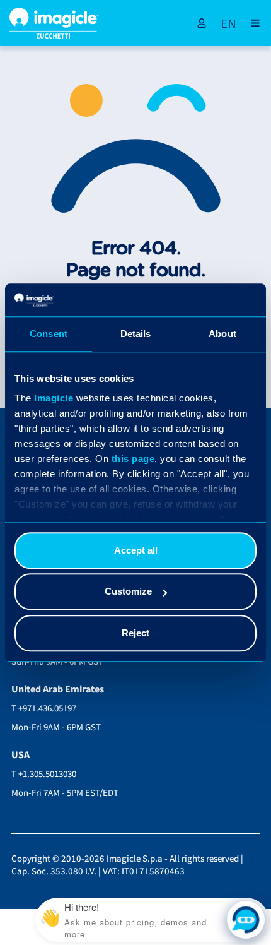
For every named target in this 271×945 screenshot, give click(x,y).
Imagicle (53, 398)
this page (133, 459)
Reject (135, 632)
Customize (128, 591)
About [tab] (222, 333)
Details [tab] (135, 333)
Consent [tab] (48, 333)
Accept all (136, 550)
